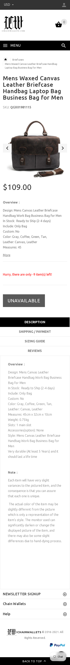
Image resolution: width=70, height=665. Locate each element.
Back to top (33, 661)
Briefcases (18, 59)
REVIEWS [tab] (35, 351)
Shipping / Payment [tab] (35, 331)
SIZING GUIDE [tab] (35, 341)
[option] (35, 148)
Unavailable (24, 300)
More (6, 255)
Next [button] (62, 148)
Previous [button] (7, 148)
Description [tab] (34, 322)
